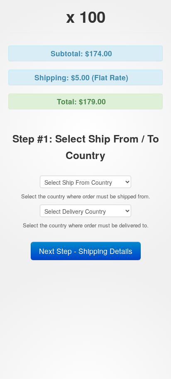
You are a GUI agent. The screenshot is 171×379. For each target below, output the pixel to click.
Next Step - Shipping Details (85, 251)
